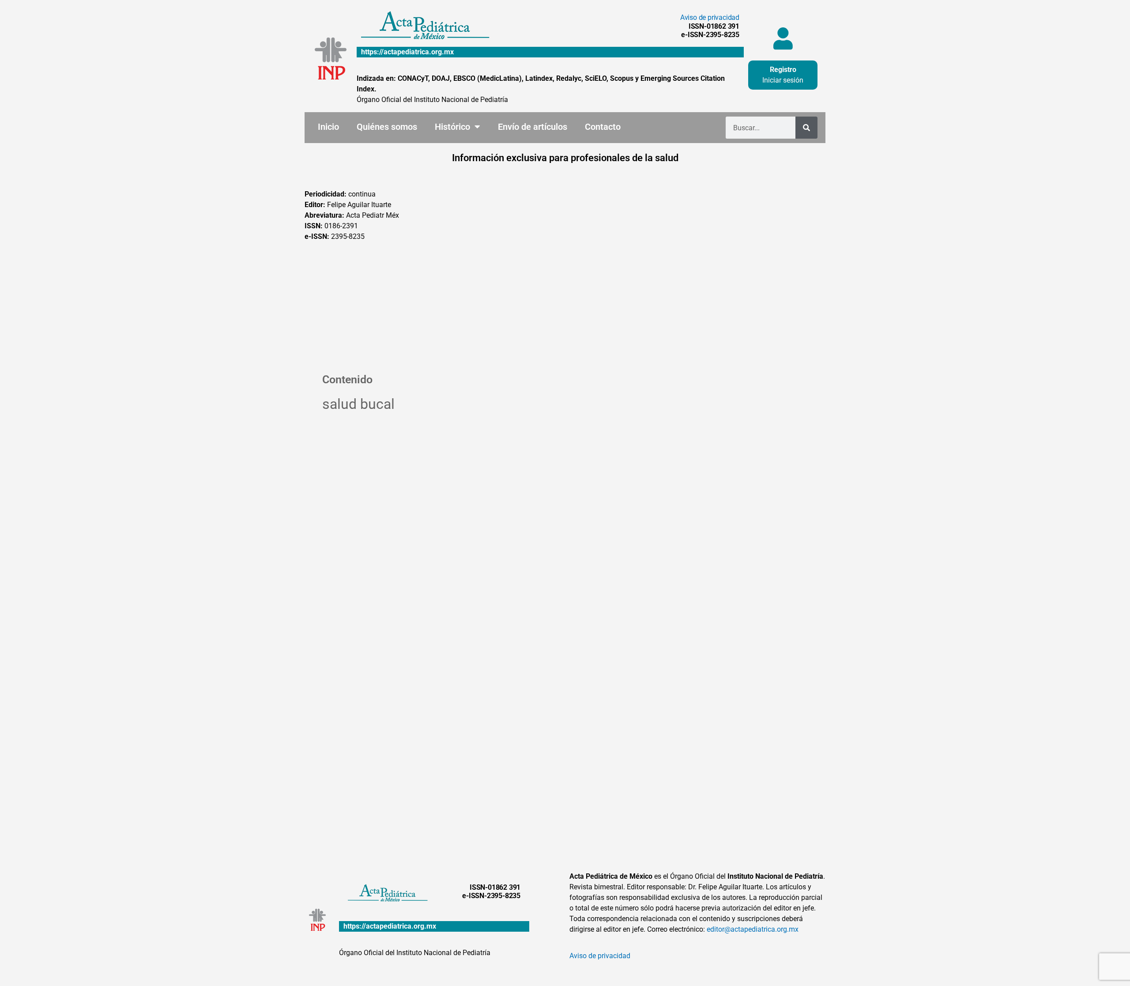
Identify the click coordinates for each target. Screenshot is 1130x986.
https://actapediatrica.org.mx (407, 52)
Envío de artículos (532, 126)
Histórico (452, 126)
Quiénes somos (387, 126)
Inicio (328, 126)
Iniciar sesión (782, 80)
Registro (783, 69)
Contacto (603, 126)
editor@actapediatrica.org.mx (753, 929)
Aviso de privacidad (709, 17)
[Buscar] (806, 128)
